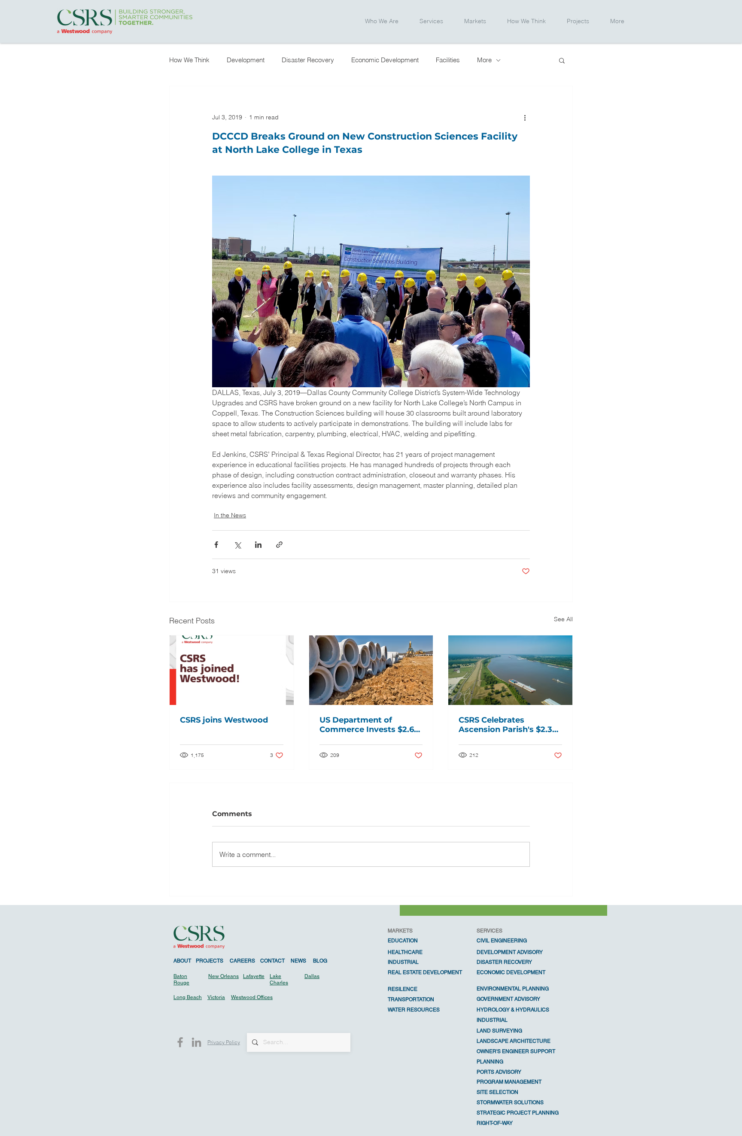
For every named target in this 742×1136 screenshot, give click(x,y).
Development (246, 60)
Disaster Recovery (308, 60)
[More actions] (525, 117)
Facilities (448, 60)
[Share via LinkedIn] (258, 545)
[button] (382, 21)
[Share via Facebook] (216, 545)
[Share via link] (279, 545)
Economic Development (385, 60)
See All (563, 619)
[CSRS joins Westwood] (232, 670)
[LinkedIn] (196, 1042)
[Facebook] (180, 1042)
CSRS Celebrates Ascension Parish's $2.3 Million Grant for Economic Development (507, 724)
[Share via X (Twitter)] (237, 545)
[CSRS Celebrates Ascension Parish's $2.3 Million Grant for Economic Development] (510, 670)
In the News (230, 515)
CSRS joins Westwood (224, 720)
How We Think (189, 60)
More (484, 60)
